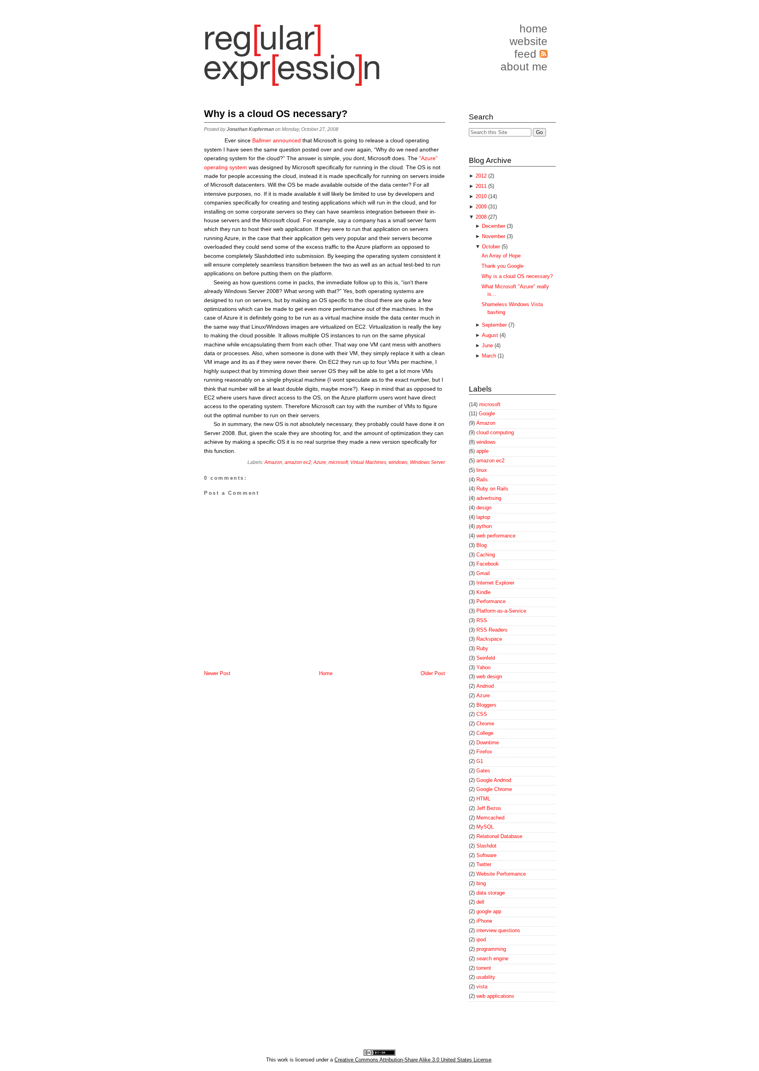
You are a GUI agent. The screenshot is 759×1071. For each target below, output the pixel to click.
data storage (490, 893)
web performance (495, 536)
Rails (482, 480)
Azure (319, 462)
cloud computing (495, 432)
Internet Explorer (495, 583)
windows (398, 462)
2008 (482, 217)
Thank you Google (502, 266)
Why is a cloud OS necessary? (275, 113)
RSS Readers (492, 630)
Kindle (483, 592)
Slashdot (486, 846)
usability (485, 977)
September (495, 325)
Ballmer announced (276, 140)
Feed (527, 54)
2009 (482, 207)
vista (481, 987)
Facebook (487, 564)
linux (481, 470)
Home (533, 29)
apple (482, 451)
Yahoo (483, 667)
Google (487, 413)
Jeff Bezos (488, 808)
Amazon (273, 462)
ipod (481, 939)
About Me (524, 67)
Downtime (487, 743)
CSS (481, 714)
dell (480, 902)
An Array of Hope (501, 256)
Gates (483, 771)
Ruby (482, 648)
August (491, 335)
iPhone (484, 921)
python (484, 526)
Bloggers (486, 705)
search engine (492, 958)
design (483, 508)
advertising (488, 498)
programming (491, 949)
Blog (481, 545)
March (490, 356)
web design (489, 676)
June (488, 345)
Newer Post (217, 673)
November (494, 236)
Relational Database (499, 836)
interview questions (498, 930)
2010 (482, 196)
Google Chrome (494, 789)
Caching (485, 555)
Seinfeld (485, 658)
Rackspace (489, 639)
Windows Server (427, 462)
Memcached (490, 818)
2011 (482, 186)
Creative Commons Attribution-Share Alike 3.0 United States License (412, 1060)
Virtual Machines (368, 462)
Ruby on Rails (492, 489)
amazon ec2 (298, 462)
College (484, 733)
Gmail (483, 573)
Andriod (485, 686)
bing (481, 883)
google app (488, 911)
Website (529, 41)
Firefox (484, 752)
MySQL (485, 827)
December (494, 226)
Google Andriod (493, 780)
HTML (483, 799)
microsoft (338, 462)
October (492, 247)
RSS (481, 620)
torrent (483, 968)
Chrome (485, 724)
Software (486, 855)
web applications (495, 996)
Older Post (433, 673)
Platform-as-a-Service (501, 611)
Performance (491, 601)
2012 (482, 176)
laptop (483, 517)
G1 (479, 761)
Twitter (483, 864)
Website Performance (501, 874)
